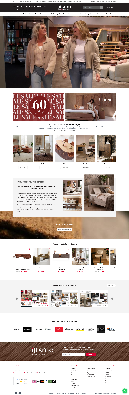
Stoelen (42, 14)
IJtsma (20, 14)
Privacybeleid (91, 376)
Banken (25, 14)
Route (30, 9)
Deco (60, 14)
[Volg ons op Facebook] (16, 393)
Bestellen (107, 368)
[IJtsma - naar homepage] (64, 7)
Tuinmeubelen (72, 14)
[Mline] (70, 329)
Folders (103, 14)
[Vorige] (15, 148)
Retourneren (108, 381)
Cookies (59, 393)
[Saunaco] (80, 329)
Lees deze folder (41, 305)
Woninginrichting (89, 14)
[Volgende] (114, 148)
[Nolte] (38, 329)
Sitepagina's (52, 393)
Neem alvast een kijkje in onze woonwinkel (64, 130)
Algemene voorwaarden (90, 373)
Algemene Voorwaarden (68, 393)
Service (107, 379)
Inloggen (102, 1)
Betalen (107, 374)
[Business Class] (49, 329)
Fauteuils (31, 14)
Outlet (97, 14)
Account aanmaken (111, 1)
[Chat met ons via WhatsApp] (124, 390)
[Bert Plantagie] (101, 329)
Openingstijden (17, 9)
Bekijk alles (110, 285)
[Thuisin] (91, 329)
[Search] (101, 7)
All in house (108, 376)
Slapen (65, 14)
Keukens (80, 14)
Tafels (37, 14)
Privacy (77, 393)
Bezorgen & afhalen (108, 371)
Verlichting (54, 14)
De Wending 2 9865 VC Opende (23, 370)
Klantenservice (95, 1)
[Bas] (59, 329)
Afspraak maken (38, 9)
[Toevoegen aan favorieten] (29, 249)
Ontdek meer (23, 167)
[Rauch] (18, 329)
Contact (25, 9)
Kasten (48, 14)
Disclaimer (83, 393)
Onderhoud (108, 383)
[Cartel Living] (112, 329)
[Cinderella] (28, 329)
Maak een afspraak (63, 229)
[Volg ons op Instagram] (20, 393)
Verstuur (90, 354)
